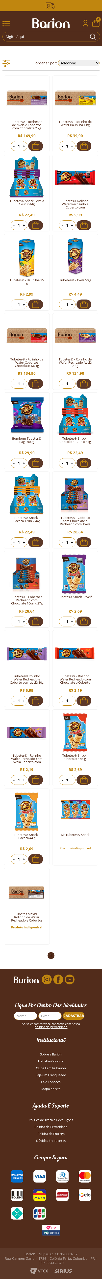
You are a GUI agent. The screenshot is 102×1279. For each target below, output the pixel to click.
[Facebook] (58, 979)
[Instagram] (47, 979)
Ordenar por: (46, 62)
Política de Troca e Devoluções (51, 1120)
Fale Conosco (51, 1082)
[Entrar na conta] (85, 24)
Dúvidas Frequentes (51, 1140)
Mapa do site (50, 1089)
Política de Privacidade (50, 1127)
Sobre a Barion (51, 1054)
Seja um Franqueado (51, 1075)
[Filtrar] (6, 63)
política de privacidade (50, 1027)
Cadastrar (73, 1015)
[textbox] (51, 36)
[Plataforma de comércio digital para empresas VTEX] (39, 1272)
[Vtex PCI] (51, 1231)
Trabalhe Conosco (51, 1061)
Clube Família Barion (51, 1068)
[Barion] (51, 23)
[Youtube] (70, 979)
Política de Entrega (51, 1133)
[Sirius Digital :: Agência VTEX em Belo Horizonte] (63, 1271)
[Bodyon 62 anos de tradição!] (51, 5)
